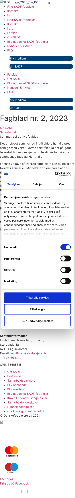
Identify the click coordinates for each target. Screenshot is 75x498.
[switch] (65, 259)
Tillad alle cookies (37, 297)
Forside (12, 33)
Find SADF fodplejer (21, 6)
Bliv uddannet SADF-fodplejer (27, 41)
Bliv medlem (17, 58)
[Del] (17, 491)
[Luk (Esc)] (24, 491)
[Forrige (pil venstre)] (3, 496)
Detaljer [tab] (38, 184)
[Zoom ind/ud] (3, 491)
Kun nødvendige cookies (37, 320)
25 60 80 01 (14, 357)
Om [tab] (61, 184)
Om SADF (14, 37)
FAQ (10, 50)
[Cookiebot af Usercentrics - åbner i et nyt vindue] (55, 174)
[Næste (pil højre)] (10, 496)
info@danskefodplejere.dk (28, 353)
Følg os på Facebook (14, 483)
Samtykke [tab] (13, 184)
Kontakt (12, 11)
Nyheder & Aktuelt (19, 46)
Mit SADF (15, 66)
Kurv (10, 15)
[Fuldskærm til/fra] (10, 491)
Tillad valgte (37, 309)
